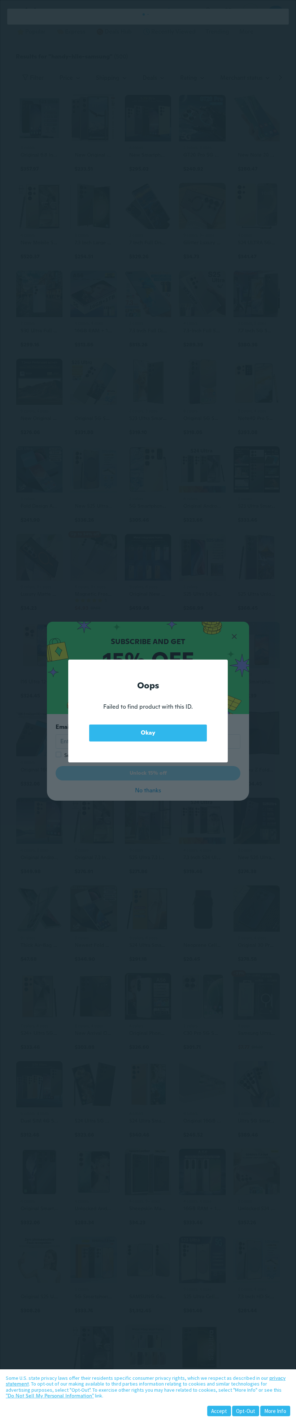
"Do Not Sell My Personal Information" (50, 1395)
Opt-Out (245, 1411)
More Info (275, 1411)
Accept (219, 1411)
